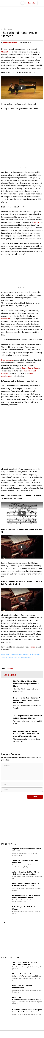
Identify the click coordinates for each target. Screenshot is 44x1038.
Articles (3, 29)
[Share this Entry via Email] (5, 1034)
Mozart (36, 222)
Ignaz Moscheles (7, 360)
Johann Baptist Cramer (30, 368)
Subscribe (31, 3)
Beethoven (5, 319)
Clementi (4, 52)
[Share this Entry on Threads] (38, 1034)
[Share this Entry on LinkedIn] (32, 1034)
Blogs (10, 29)
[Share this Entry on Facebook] (18, 1034)
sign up (32, 647)
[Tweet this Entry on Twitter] (25, 1034)
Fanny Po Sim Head (10, 43)
